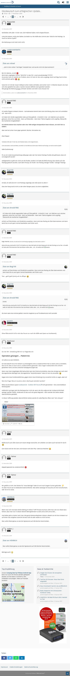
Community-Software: (35, 673)
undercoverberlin (21, 93)
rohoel (6, 13)
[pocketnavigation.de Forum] (7, 2)
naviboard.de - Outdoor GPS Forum (29, 385)
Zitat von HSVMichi (10, 540)
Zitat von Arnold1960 (11, 208)
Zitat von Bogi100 (9, 266)
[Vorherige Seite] (3, 16)
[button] (67, 2)
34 (20, 17)
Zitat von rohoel (9, 63)
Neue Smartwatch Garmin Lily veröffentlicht (53, 586)
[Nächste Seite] (23, 16)
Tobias (42, 576)
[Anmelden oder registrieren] (63, 2)
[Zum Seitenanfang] (67, 673)
